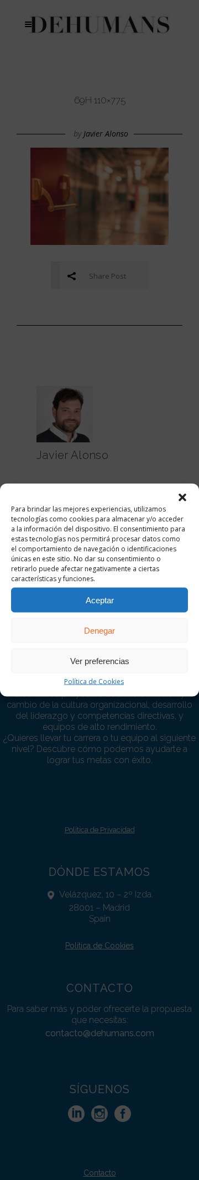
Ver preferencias (99, 660)
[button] (182, 497)
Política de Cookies (94, 681)
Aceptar (100, 599)
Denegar (99, 630)
